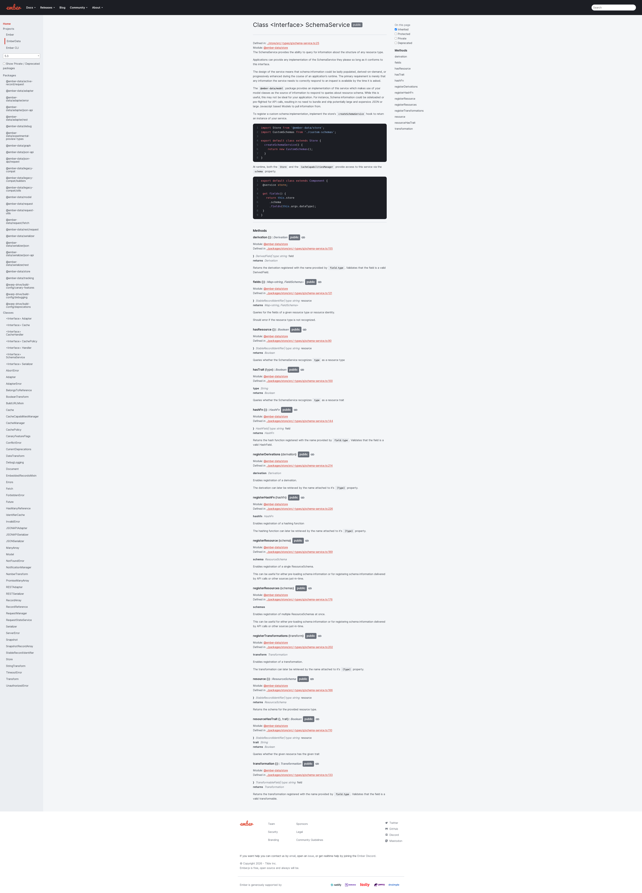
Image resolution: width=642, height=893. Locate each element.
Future (10, 501)
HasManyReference (18, 508)
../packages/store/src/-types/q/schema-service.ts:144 (299, 421)
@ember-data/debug (19, 126)
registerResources (406, 104)
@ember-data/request (19, 203)
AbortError (12, 370)
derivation (401, 56)
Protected (403, 34)
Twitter (393, 822)
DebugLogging (15, 462)
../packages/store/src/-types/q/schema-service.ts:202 (299, 647)
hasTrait (399, 74)
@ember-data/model (18, 197)
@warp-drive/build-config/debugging (18, 295)
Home (7, 23)
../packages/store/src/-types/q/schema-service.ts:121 (299, 293)
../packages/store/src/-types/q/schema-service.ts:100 (299, 380)
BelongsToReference (19, 390)
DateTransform (15, 456)
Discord (394, 835)
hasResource (403, 68)
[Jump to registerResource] (307, 540)
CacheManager (15, 423)
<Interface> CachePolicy (21, 341)
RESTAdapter (14, 587)
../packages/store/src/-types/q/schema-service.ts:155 (299, 248)
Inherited (403, 29)
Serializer (11, 626)
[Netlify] (336, 886)
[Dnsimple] (394, 886)
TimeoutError (14, 672)
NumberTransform (17, 574)
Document (12, 469)
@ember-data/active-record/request (19, 83)
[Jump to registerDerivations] (312, 454)
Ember (10, 34)
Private (401, 38)
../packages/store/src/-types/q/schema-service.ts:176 (299, 599)
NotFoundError (15, 560)
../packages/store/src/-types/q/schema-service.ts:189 (299, 551)
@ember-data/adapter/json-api (19, 108)
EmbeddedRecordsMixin (21, 475)
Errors (9, 482)
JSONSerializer (15, 541)
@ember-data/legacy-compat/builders (19, 179)
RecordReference (17, 606)
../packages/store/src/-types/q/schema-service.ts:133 (299, 775)
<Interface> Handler (18, 347)
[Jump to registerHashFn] (302, 497)
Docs (29, 7)
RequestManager (16, 613)
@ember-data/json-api (20, 152)
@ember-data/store (18, 271)
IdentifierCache (15, 515)
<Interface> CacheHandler (14, 333)
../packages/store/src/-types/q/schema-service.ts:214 (299, 465)
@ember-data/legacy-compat (19, 170)
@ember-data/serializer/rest (17, 263)
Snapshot (12, 639)
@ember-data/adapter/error (17, 99)
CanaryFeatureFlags (18, 436)
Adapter (11, 377)
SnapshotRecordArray (19, 646)
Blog (62, 7)
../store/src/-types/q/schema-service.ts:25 (293, 43)
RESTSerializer (15, 593)
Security (273, 832)
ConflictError (13, 442)
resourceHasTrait (405, 122)
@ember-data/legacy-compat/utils (19, 189)
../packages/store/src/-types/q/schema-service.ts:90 (299, 340)
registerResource (405, 98)
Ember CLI (12, 47)
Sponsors (302, 823)
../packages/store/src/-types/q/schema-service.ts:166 (299, 690)
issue (311, 856)
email (292, 856)
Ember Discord (366, 856)
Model (10, 554)
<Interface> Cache (18, 325)
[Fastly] (365, 886)
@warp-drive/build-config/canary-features (20, 286)
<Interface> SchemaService (15, 356)
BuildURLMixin (15, 403)
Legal (299, 832)
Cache (10, 410)
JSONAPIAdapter (16, 528)
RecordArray (13, 600)
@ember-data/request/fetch (17, 221)
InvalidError (13, 521)
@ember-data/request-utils (20, 212)
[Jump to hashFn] (295, 410)
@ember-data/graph (18, 145)
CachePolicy (13, 429)
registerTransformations (409, 110)
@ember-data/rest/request (22, 229)
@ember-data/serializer (20, 236)
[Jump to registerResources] (310, 588)
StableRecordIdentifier (20, 652)
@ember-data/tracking (20, 278)
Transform (12, 679)
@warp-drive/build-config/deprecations (18, 305)
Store (9, 659)
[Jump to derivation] (303, 237)
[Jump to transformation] (317, 763)
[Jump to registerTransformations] (319, 636)
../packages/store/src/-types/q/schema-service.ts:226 (299, 508)
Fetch (9, 488)
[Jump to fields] (319, 282)
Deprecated (404, 43)
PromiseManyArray (17, 580)
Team (271, 823)
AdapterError (14, 383)
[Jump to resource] (312, 679)
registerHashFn (404, 92)
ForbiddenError (15, 495)
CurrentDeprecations (18, 449)
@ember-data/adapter (19, 90)
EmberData (14, 41)
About (96, 7)
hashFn (399, 80)
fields (398, 62)
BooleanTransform (17, 396)
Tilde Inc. (270, 863)
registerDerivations (406, 86)
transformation (404, 128)
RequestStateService (19, 620)
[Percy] (380, 886)
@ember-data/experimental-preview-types (17, 136)
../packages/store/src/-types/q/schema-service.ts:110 (299, 730)
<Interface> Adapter (19, 318)
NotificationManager (18, 567)
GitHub (393, 829)
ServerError (13, 633)
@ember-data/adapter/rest (17, 118)
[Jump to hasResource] (304, 329)
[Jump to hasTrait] (302, 369)
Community (77, 7)
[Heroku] (351, 886)
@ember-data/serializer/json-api (20, 253)
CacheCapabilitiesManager (22, 416)
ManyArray (12, 547)
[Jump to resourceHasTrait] (317, 719)
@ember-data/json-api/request (18, 160)
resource (400, 116)
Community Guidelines (309, 840)
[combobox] (21, 55)
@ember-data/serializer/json (17, 244)
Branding (273, 840)
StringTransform (15, 666)
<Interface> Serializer (19, 364)
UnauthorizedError (17, 685)
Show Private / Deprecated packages (21, 66)
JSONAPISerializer (17, 534)
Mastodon (395, 841)
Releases (46, 7)
